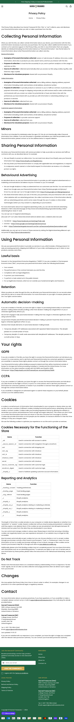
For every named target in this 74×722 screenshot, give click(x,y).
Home (31, 18)
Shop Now (41, 657)
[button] (70, 6)
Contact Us (42, 663)
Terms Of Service (7, 690)
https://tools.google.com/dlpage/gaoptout (55, 192)
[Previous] (16, 2)
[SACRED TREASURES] (37, 6)
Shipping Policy (6, 687)
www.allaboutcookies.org (47, 544)
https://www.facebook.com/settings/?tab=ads (29, 221)
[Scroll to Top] (70, 712)
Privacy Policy (5, 681)
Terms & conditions (21, 673)
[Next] (58, 2)
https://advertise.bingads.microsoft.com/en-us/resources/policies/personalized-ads (37, 226)
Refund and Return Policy (9, 684)
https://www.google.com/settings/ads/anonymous (28, 224)
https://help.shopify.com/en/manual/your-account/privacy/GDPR (32, 370)
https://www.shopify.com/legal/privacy (29, 161)
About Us (41, 660)
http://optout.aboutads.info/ (20, 232)
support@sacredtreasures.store (16, 629)
